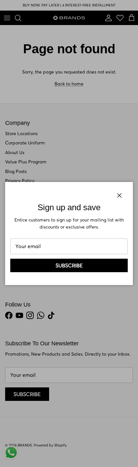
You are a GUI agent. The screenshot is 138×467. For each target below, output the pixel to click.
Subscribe (69, 265)
